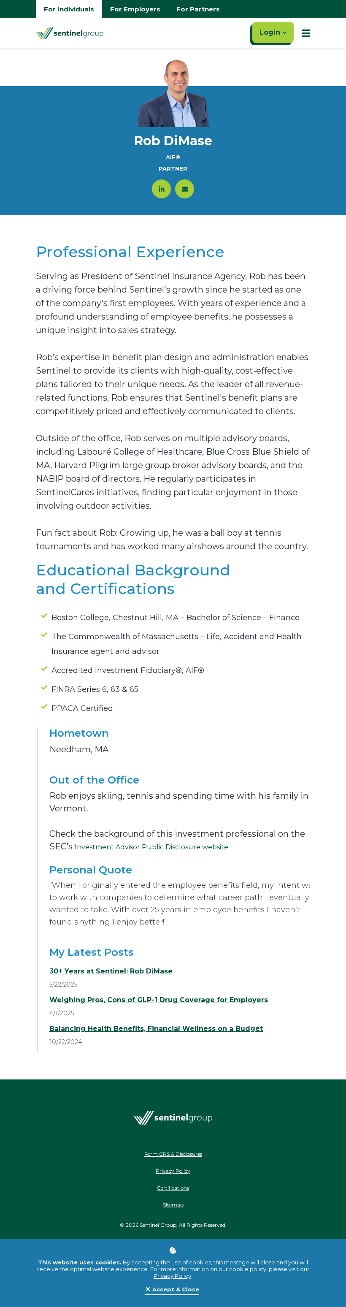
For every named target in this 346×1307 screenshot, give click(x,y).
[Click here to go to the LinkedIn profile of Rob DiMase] (161, 188)
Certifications (173, 1188)
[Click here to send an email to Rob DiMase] (184, 188)
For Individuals (69, 9)
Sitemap (173, 1204)
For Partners (198, 9)
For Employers (135, 9)
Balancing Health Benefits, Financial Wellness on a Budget (156, 1029)
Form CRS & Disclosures (173, 1154)
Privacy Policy (172, 1275)
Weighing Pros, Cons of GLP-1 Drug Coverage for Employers (158, 1000)
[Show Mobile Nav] (306, 33)
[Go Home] (69, 33)
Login (271, 32)
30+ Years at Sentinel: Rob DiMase (111, 971)
